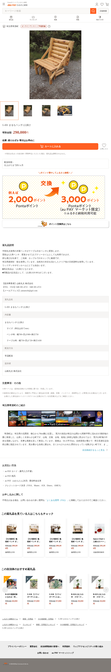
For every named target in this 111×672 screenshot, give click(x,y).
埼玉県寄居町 (12, 26)
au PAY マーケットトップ (63, 653)
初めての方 (99, 19)
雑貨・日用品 (28, 619)
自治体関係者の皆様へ (49, 646)
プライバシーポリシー (17, 646)
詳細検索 (103, 11)
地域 (55, 19)
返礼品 (11, 19)
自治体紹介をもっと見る (93, 450)
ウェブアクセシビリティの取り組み (88, 646)
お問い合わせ (43, 653)
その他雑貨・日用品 (45, 619)
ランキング (33, 19)
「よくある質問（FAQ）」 (57, 500)
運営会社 (33, 646)
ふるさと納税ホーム (10, 619)
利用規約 (66, 646)
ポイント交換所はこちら (60, 224)
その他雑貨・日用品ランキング (72, 625)
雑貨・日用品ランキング (45, 625)
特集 (77, 19)
